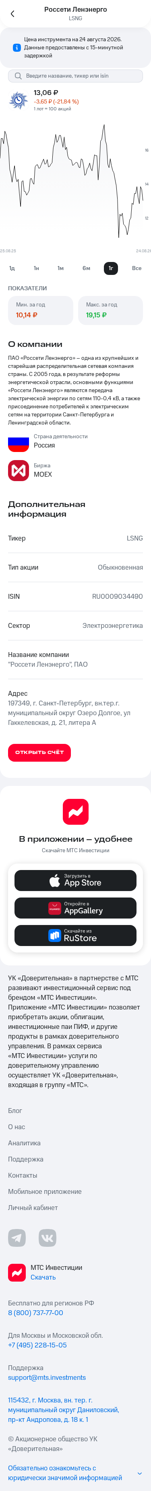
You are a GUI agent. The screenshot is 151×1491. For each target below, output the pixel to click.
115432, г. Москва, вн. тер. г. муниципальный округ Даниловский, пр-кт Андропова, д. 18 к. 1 (63, 1410)
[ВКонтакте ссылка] (47, 1238)
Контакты (22, 1176)
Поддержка (25, 1159)
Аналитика (24, 1143)
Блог (15, 1111)
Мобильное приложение (45, 1192)
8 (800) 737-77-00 (35, 1313)
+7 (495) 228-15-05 (37, 1345)
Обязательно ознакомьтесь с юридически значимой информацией (65, 1473)
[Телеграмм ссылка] (17, 1238)
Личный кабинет (33, 1208)
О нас (16, 1127)
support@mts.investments (47, 1378)
